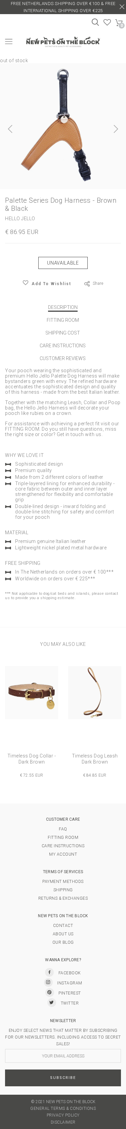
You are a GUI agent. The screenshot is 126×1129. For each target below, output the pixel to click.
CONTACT (63, 925)
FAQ (63, 829)
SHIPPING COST (62, 333)
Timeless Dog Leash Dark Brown (95, 759)
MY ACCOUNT (63, 854)
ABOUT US (63, 934)
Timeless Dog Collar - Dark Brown (31, 759)
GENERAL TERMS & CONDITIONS (63, 1108)
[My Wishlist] (107, 24)
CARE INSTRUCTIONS (63, 345)
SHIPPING (63, 890)
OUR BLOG (63, 942)
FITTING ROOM (63, 320)
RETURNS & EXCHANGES (63, 898)
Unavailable (63, 263)
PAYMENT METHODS (63, 881)
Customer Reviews (63, 358)
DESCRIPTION (63, 307)
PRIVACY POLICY (63, 1115)
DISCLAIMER (63, 1122)
